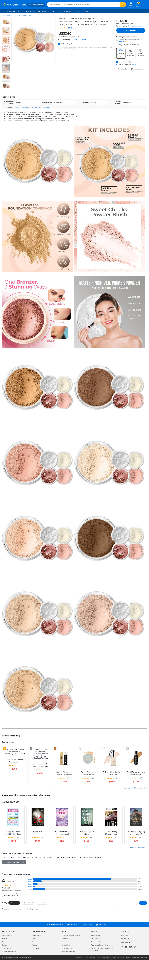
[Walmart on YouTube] (130, 946)
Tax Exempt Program (68, 951)
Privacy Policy (95, 938)
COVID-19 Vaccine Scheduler (71, 935)
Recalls (64, 942)
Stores (34, 938)
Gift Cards (35, 948)
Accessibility (66, 945)
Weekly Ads (102, 924)
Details (134, 64)
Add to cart (130, 30)
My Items (85, 11)
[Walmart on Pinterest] (134, 946)
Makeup (24, 15)
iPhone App (124, 935)
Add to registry (138, 69)
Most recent (14, 903)
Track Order (88, 924)
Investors (5, 945)
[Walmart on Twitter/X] (126, 946)
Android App (125, 938)
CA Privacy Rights (97, 942)
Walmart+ (35, 945)
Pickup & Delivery (55, 11)
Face (30, 15)
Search (143, 903)
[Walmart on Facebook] (122, 946)
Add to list (124, 69)
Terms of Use (95, 935)
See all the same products (138, 847)
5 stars (30, 879)
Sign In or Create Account (54, 924)
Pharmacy (67, 11)
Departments (10, 11)
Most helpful (42, 903)
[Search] (123, 4)
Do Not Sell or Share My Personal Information (110, 957)
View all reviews (9, 895)
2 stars (30, 886)
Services (20, 11)
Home (4, 15)
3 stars (30, 884)
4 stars (30, 881)
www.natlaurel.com (80, 44)
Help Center (73, 924)
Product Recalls (67, 948)
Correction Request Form (14, 862)
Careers (76, 11)
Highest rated (28, 903)
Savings (28, 11)
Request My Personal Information (102, 945)
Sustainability (6, 948)
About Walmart (7, 935)
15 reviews (74, 28)
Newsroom (5, 942)
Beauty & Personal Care (14, 15)
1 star (30, 889)
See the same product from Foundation (133, 788)
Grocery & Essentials (40, 11)
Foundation (46, 107)
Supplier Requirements (9, 951)
